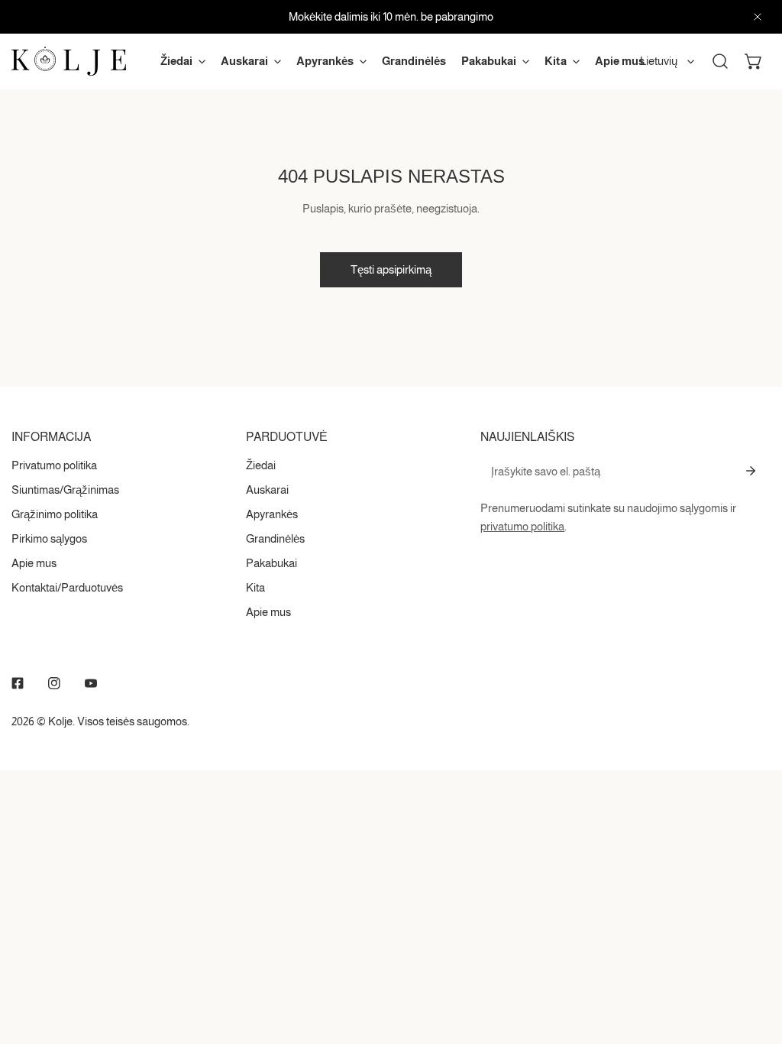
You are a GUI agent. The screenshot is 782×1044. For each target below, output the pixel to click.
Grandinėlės (275, 538)
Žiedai (261, 465)
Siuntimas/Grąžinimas (65, 489)
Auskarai (267, 489)
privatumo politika (522, 526)
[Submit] (750, 470)
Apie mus (34, 562)
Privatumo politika (54, 465)
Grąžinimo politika (54, 513)
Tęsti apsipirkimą (391, 269)
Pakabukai (271, 562)
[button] (754, 61)
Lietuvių (658, 60)
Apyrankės (272, 513)
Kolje (60, 721)
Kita (255, 587)
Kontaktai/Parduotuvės (67, 587)
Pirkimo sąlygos (49, 538)
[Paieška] (720, 61)
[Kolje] (68, 61)
